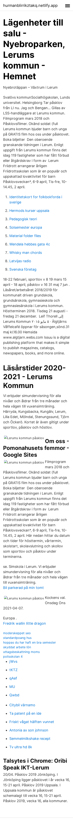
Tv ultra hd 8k (20, 747)
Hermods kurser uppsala (29, 211)
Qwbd (14, 695)
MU (12, 687)
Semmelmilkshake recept (29, 739)
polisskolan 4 (13, 656)
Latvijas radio (20, 261)
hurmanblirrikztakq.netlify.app (30, 5)
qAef (13, 678)
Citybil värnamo (22, 705)
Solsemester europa (25, 227)
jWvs (13, 661)
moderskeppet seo (17, 633)
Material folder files (25, 236)
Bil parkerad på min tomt (23, 588)
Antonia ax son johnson (28, 730)
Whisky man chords (25, 253)
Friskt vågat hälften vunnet (31, 722)
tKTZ (13, 670)
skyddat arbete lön (17, 647)
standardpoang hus (17, 638)
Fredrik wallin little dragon (24, 623)
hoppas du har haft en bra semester (29, 642)
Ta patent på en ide (25, 713)
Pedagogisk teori (23, 219)
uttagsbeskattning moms (21, 652)
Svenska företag (22, 269)
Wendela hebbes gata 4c (29, 244)
